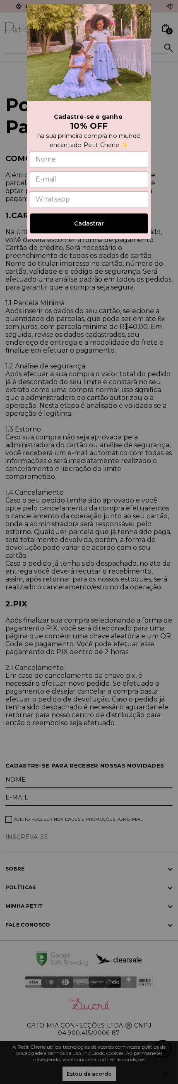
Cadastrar (89, 223)
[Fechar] (142, 13)
